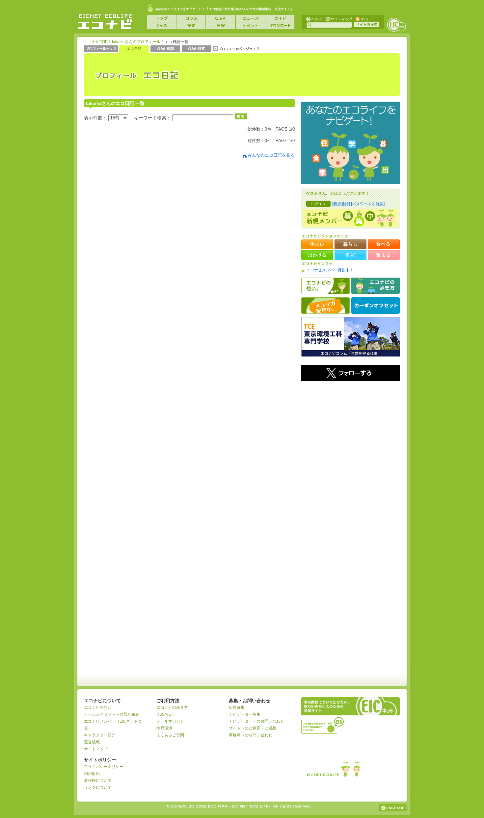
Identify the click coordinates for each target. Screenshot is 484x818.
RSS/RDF (165, 714)
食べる (384, 244)
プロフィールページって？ (236, 49)
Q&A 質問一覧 (165, 49)
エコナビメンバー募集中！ (330, 270)
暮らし (350, 244)
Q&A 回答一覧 (196, 49)
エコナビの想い (325, 286)
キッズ (161, 25)
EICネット (396, 24)
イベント (250, 25)
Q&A (220, 18)
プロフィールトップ (101, 49)
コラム (190, 18)
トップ (161, 18)
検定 (190, 25)
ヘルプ (314, 18)
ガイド (279, 18)
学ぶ (350, 255)
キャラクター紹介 (100, 735)
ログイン (318, 204)
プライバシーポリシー (103, 766)
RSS (361, 18)
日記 (220, 25)
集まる (384, 255)
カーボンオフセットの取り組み (111, 714)
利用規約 (92, 773)
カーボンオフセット (375, 305)
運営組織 (92, 742)
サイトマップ (338, 18)
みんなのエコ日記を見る (271, 155)
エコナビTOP (96, 41)
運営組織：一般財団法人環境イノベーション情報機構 (323, 724)
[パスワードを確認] (368, 204)
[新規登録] (341, 204)
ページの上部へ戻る (393, 807)
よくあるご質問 (170, 735)
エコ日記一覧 (134, 49)
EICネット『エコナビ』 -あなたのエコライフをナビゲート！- (105, 21)
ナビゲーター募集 (244, 714)
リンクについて (98, 787)
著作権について (98, 780)
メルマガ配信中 (325, 305)
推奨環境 (164, 728)
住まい (317, 244)
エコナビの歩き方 (375, 286)
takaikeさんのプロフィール (136, 41)
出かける (317, 255)
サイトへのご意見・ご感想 (252, 728)
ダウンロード (279, 25)
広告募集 (237, 707)
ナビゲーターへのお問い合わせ (256, 721)
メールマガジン (170, 721)
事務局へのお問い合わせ (250, 735)
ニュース (250, 18)
